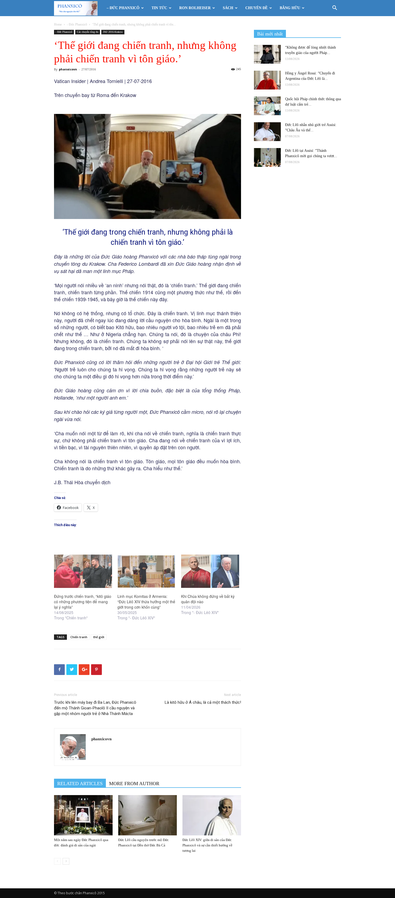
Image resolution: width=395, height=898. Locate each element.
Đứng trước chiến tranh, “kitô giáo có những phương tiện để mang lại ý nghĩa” (82, 602)
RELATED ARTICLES (80, 783)
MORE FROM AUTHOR (134, 783)
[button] (334, 8)
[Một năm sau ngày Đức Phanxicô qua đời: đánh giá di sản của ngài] (83, 815)
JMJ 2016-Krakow (113, 31)
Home (58, 24)
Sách (228, 8)
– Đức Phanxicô (123, 8)
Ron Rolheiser (195, 8)
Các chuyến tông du (87, 31)
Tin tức (159, 8)
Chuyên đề (256, 8)
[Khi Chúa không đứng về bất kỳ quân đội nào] (210, 571)
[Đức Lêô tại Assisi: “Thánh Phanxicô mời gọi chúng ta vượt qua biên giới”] (267, 157)
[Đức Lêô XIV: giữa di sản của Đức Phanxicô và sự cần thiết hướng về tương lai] (211, 815)
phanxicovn (68, 69)
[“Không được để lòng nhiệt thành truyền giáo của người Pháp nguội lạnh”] (267, 54)
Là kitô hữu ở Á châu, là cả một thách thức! (203, 702)
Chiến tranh (78, 637)
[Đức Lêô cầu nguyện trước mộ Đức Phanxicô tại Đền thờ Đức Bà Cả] (147, 815)
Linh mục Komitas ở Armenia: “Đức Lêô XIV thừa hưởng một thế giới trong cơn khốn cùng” (146, 602)
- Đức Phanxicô (77, 24)
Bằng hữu (290, 8)
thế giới (98, 637)
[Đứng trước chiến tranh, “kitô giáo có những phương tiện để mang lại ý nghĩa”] (83, 571)
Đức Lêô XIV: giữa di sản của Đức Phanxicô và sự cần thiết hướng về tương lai (207, 845)
